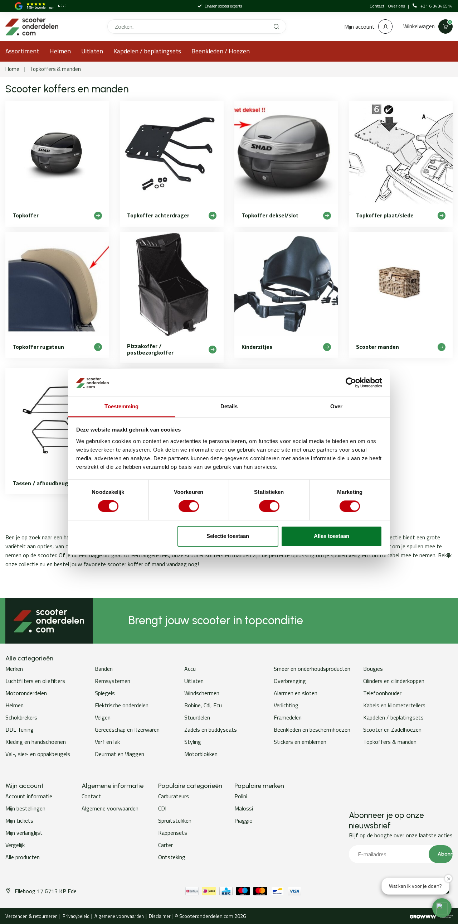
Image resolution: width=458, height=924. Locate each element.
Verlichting (286, 705)
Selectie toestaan (227, 536)
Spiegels (105, 693)
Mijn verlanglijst (24, 832)
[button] (442, 907)
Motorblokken (201, 754)
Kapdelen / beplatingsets (147, 51)
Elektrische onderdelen (121, 705)
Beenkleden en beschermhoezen (312, 729)
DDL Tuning (19, 729)
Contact (377, 6)
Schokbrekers (21, 717)
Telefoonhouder (382, 693)
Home (12, 69)
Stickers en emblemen (300, 741)
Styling (192, 741)
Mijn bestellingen (25, 808)
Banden (104, 668)
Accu (190, 668)
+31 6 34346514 (436, 6)
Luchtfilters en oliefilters (35, 681)
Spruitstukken (174, 820)
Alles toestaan (331, 536)
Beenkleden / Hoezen (220, 51)
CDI (162, 808)
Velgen (103, 717)
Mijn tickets (19, 820)
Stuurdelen (197, 717)
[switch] (189, 506)
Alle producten (22, 857)
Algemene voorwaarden (110, 808)
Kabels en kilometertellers (394, 705)
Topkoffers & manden (55, 69)
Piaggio (243, 820)
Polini (240, 796)
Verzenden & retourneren (31, 916)
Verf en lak (107, 741)
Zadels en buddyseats (210, 729)
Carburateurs (173, 796)
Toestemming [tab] (121, 406)
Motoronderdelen (26, 693)
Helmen (60, 51)
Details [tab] (229, 406)
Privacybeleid (76, 916)
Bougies (373, 668)
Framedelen (288, 717)
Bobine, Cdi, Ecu (203, 705)
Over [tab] (336, 406)
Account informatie (28, 796)
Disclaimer (160, 916)
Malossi (243, 808)
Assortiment (22, 51)
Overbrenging (290, 681)
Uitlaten (92, 51)
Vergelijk (15, 845)
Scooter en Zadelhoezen (392, 729)
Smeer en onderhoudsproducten (312, 668)
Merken (14, 668)
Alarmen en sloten (295, 693)
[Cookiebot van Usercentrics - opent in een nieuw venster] (351, 382)
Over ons (397, 6)
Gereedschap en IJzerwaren (127, 729)
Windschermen (201, 693)
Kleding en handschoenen (35, 741)
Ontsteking (171, 857)
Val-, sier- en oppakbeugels (37, 754)
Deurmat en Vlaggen (119, 754)
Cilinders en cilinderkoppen (393, 681)
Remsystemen (112, 681)
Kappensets (172, 832)
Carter (165, 845)
